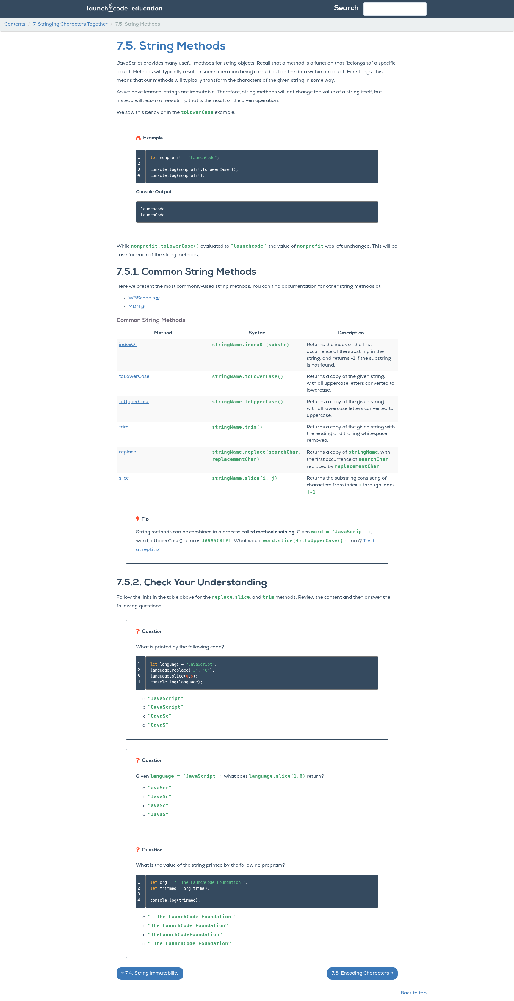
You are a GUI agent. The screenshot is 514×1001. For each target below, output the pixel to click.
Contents (14, 24)
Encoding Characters (362, 973)
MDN (134, 306)
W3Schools (141, 298)
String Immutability (150, 973)
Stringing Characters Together (70, 24)
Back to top (414, 993)
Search (346, 8)
